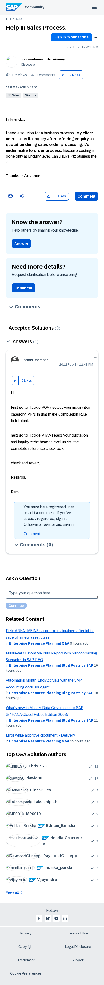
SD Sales (13, 95)
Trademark (26, 960)
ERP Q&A (16, 19)
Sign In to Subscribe (71, 37)
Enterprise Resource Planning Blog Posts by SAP (51, 665)
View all (12, 892)
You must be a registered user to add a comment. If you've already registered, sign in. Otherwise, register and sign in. (49, 515)
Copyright (26, 947)
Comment (86, 196)
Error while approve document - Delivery (40, 735)
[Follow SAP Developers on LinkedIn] (65, 918)
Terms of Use (78, 933)
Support (78, 960)
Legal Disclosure (78, 947)
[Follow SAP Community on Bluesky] (48, 918)
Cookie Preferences (26, 973)
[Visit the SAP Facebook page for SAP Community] (39, 918)
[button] (63, 75)
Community (34, 7)
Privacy (25, 933)
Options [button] (95, 38)
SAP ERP (30, 95)
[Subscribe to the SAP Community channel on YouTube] (56, 918)
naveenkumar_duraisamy (43, 59)
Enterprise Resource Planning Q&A (39, 643)
